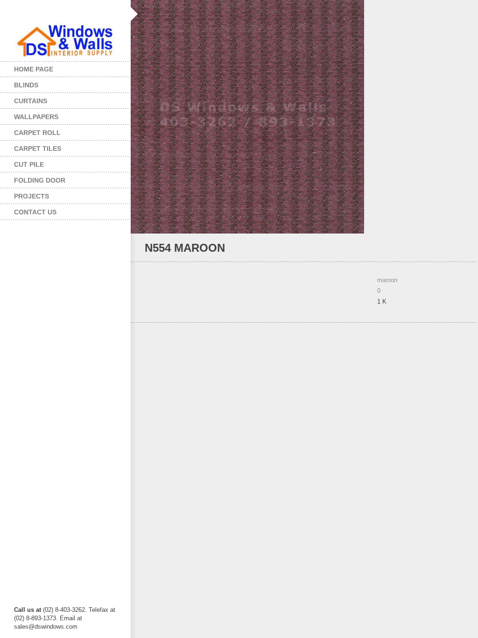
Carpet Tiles (30, 146)
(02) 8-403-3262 (64, 609)
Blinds (19, 83)
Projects (24, 194)
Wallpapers (29, 115)
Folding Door (32, 178)
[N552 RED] (460, 248)
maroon (387, 280)
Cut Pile (22, 162)
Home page (33, 69)
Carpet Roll (30, 130)
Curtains (23, 99)
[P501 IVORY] (447, 248)
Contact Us (35, 212)
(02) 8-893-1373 (35, 618)
